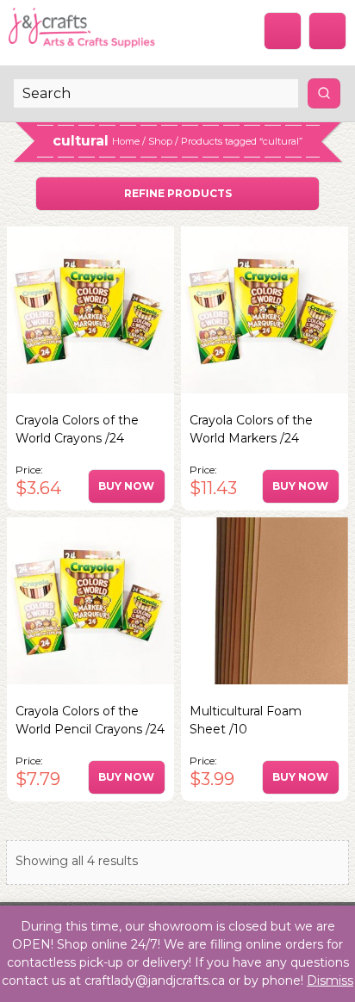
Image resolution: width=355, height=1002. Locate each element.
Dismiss (330, 980)
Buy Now (126, 485)
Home (126, 141)
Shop (160, 141)
